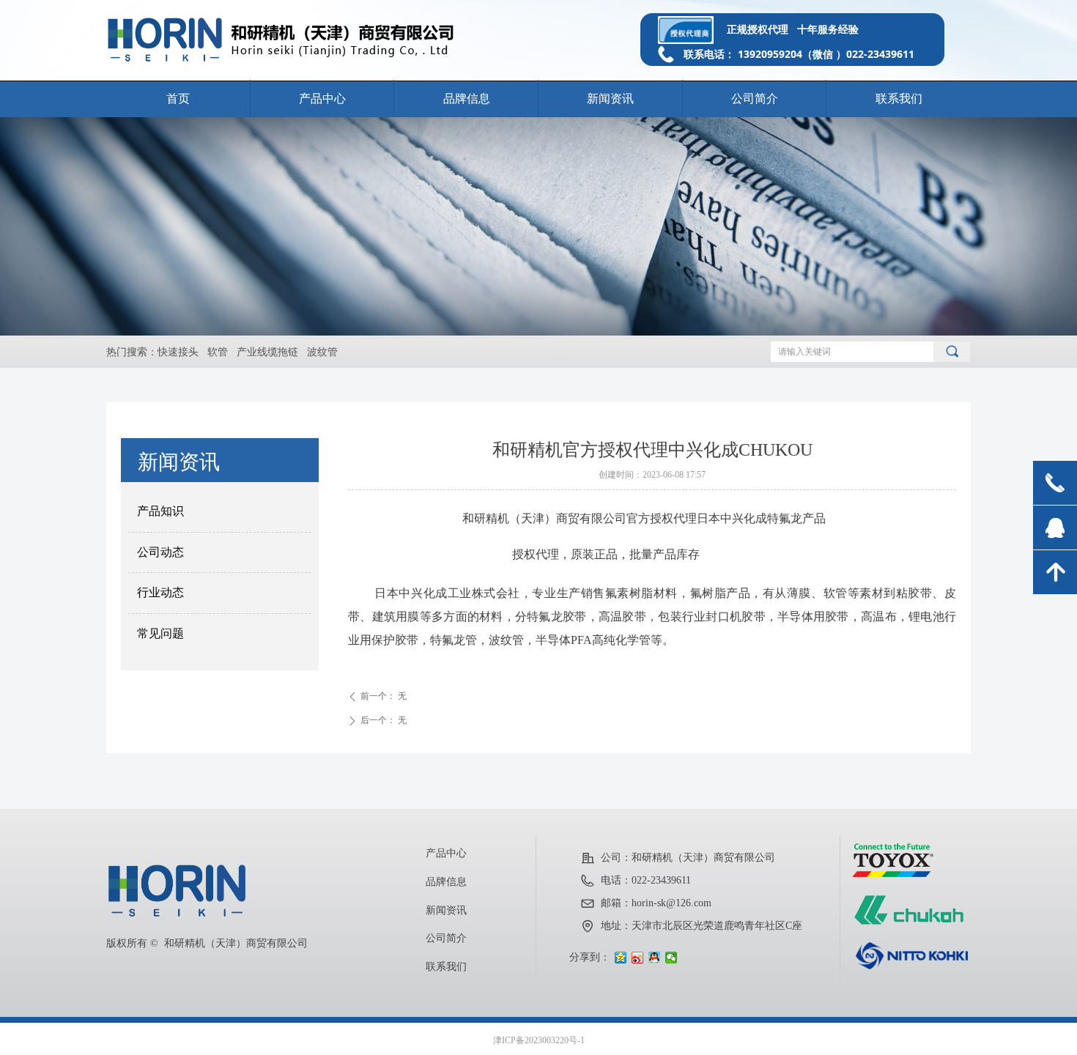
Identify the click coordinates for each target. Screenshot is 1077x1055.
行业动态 (160, 592)
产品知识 (160, 511)
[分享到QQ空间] (621, 957)
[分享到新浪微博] (638, 957)
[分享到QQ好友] (654, 957)
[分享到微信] (671, 957)
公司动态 (160, 552)
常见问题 (160, 633)
